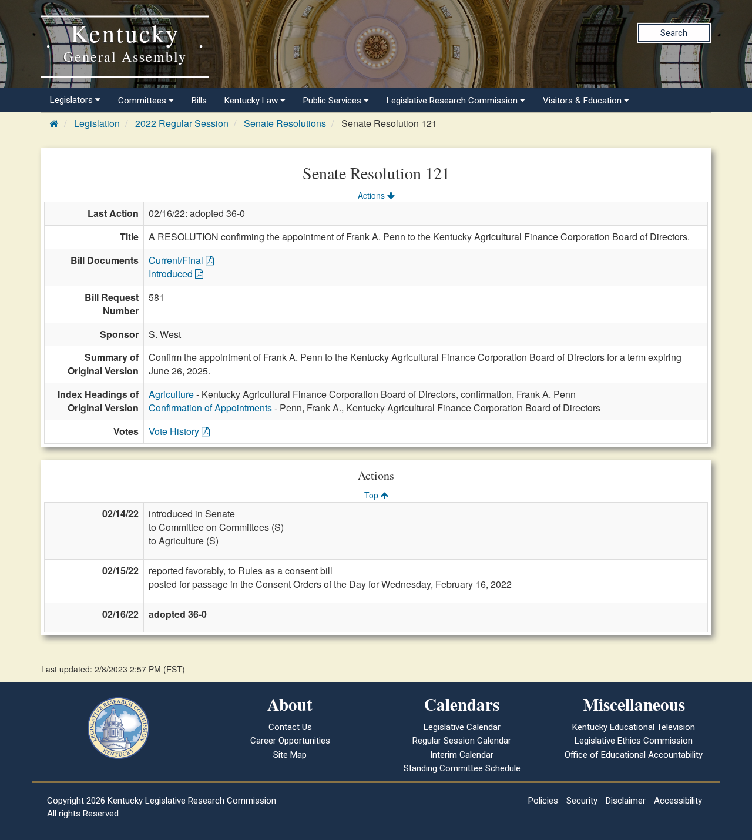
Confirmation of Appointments (210, 407)
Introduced (172, 273)
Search (673, 33)
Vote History (175, 431)
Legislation (97, 123)
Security (581, 800)
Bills (199, 100)
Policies (543, 800)
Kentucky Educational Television (633, 727)
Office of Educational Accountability (634, 754)
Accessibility (678, 800)
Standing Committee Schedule (462, 768)
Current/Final (177, 260)
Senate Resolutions (285, 123)
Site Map (290, 754)
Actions (372, 195)
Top (372, 495)
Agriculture (171, 394)
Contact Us (290, 727)
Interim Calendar (462, 754)
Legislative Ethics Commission (634, 740)
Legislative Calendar (462, 727)
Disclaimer (626, 800)
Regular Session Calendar (461, 740)
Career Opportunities (290, 740)
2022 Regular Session (182, 123)
